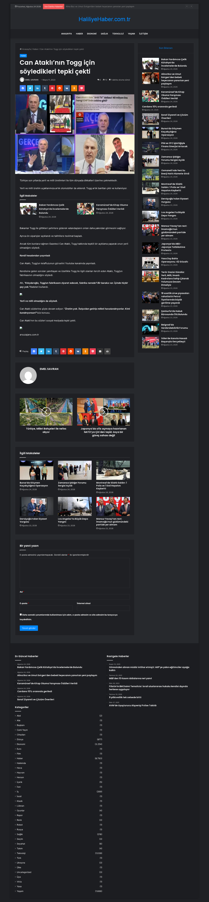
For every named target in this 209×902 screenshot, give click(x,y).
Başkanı (20, 725)
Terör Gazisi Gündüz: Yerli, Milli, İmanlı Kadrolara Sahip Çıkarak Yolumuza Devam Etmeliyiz (175, 278)
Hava (19, 768)
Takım (20, 848)
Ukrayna (21, 862)
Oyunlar (20, 810)
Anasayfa (66, 33)
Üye (19, 877)
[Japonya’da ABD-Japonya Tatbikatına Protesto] (150, 248)
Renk (19, 820)
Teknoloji (118, 33)
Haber (79, 33)
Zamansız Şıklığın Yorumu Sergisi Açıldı (72, 484)
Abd (19, 715)
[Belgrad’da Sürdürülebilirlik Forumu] (150, 329)
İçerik (19, 782)
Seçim (20, 839)
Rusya (20, 829)
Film (19, 753)
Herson (20, 777)
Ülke (19, 867)
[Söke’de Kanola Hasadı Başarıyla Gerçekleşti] (150, 342)
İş (18, 791)
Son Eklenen (166, 47)
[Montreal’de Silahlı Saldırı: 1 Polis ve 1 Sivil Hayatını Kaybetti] (113, 470)
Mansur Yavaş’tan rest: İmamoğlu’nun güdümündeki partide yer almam (112, 521)
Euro (19, 749)
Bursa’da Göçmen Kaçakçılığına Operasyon (34, 484)
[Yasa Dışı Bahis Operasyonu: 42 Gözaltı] (150, 262)
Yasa (19, 886)
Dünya (20, 739)
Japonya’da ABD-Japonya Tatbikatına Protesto (173, 247)
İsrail (19, 796)
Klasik (19, 801)
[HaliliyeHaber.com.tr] (104, 19)
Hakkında (21, 763)
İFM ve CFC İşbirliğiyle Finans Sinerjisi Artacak (174, 145)
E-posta (24, 603)
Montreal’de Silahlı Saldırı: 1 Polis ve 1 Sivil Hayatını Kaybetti (111, 485)
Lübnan (20, 806)
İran (19, 787)
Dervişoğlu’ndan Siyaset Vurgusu (33, 520)
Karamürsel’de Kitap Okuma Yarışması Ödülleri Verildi (90, 6)
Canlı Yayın (22, 730)
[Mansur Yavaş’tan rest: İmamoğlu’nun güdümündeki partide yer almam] (113, 506)
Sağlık (104, 33)
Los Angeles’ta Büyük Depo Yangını (73, 520)
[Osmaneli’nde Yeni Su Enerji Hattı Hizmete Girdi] (150, 174)
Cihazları (21, 734)
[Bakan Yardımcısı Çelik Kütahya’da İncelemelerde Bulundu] (28, 208)
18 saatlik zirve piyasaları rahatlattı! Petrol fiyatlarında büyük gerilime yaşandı (175, 298)
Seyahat (21, 843)
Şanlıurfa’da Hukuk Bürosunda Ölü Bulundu (174, 313)
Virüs (19, 881)
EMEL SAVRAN (31, 80)
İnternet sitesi (84, 603)
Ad (22, 592)
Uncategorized (24, 872)
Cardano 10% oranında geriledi (159, 106)
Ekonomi (92, 33)
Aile (18, 720)
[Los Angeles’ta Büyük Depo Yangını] (75, 506)
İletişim (143, 33)
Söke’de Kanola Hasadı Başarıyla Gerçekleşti (174, 340)
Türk (19, 858)
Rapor (20, 815)
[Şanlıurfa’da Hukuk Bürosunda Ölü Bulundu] (150, 315)
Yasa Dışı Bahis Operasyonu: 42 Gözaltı (174, 260)
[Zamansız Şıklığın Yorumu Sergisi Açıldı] (75, 470)
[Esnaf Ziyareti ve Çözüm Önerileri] (150, 119)
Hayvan (20, 772)
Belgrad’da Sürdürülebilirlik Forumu (174, 326)
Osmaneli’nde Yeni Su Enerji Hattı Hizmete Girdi (175, 172)
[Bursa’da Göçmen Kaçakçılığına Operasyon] (36, 470)
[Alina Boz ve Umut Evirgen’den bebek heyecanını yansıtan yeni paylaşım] (150, 78)
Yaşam (131, 33)
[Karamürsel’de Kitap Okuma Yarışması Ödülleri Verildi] (85, 208)
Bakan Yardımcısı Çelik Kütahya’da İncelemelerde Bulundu (54, 208)
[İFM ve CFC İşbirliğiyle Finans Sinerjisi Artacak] (150, 147)
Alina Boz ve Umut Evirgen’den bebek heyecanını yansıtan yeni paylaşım (175, 79)
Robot (20, 825)
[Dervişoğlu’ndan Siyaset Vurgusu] (36, 506)
